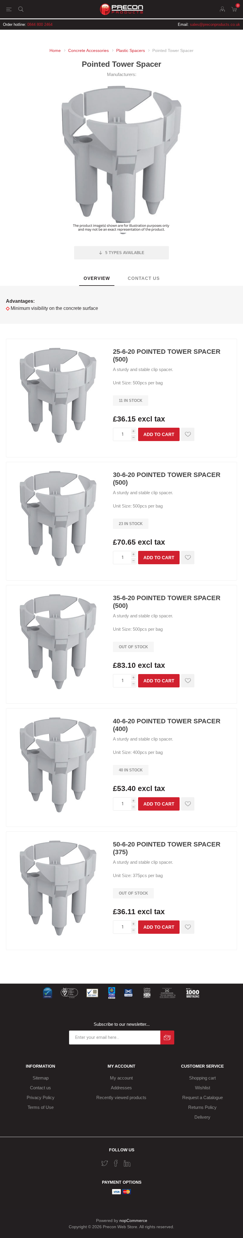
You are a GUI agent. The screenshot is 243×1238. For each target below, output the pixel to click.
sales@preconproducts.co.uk (215, 24)
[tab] (96, 278)
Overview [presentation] (97, 278)
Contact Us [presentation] (144, 278)
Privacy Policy (41, 1097)
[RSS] (138, 1161)
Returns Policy (202, 1107)
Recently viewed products (121, 1097)
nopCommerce (133, 1220)
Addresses (121, 1087)
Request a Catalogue (202, 1097)
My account (121, 1077)
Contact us (40, 1087)
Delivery (202, 1117)
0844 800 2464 (39, 24)
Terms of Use (41, 1107)
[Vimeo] (127, 1163)
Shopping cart (202, 1077)
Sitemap (41, 1077)
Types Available (124, 253)
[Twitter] (104, 1163)
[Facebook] (116, 1163)
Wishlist (202, 1087)
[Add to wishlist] (187, 434)
